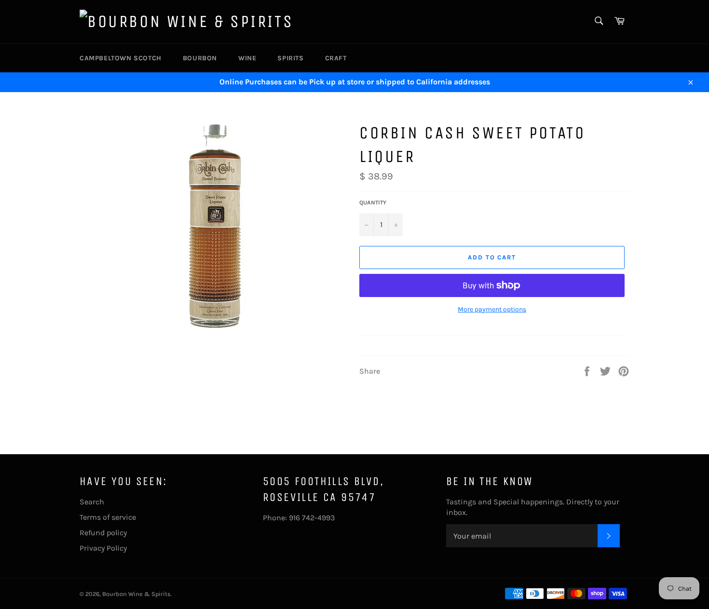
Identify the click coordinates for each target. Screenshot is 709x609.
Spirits (290, 58)
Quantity (372, 202)
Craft (336, 58)
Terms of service (108, 517)
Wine (247, 58)
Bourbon (200, 58)
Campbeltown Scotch (121, 58)
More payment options (492, 309)
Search (92, 501)
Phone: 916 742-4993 (299, 517)
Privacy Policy (103, 548)
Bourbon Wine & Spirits (136, 593)
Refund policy (103, 532)
